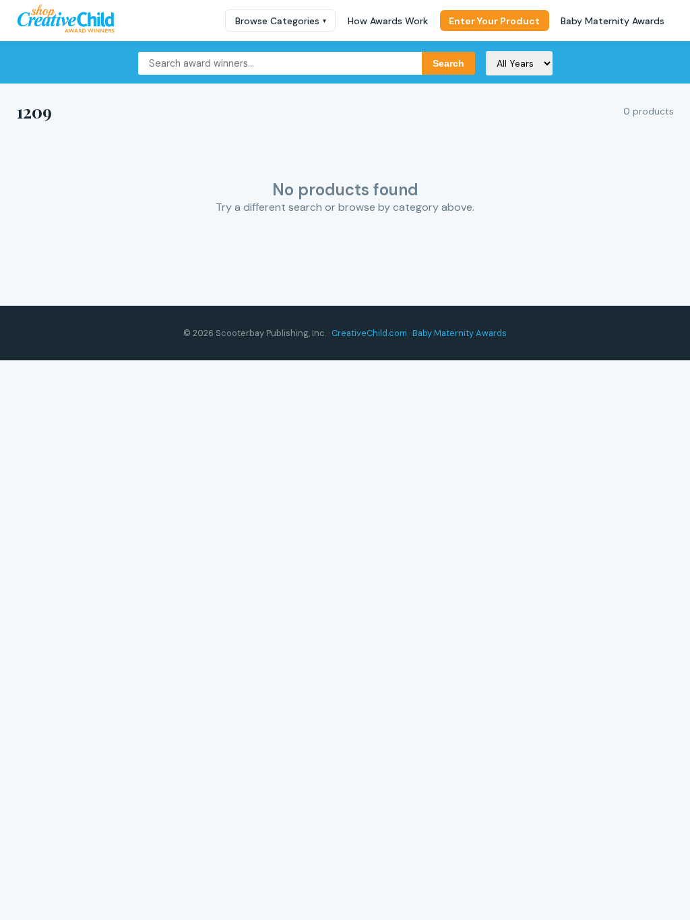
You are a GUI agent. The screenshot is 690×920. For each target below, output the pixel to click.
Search (448, 63)
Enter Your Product (494, 21)
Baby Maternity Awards (612, 21)
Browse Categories (280, 21)
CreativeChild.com (369, 333)
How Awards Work (388, 21)
